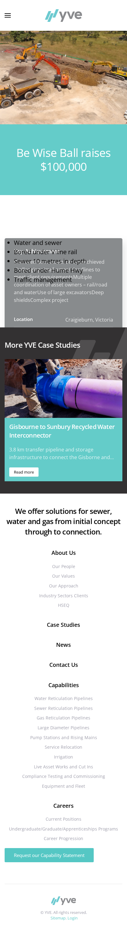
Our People (63, 566)
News (63, 644)
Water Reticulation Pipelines (64, 698)
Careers (63, 805)
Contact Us (63, 664)
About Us (63, 552)
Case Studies (63, 624)
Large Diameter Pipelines (63, 728)
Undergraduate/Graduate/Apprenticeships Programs (63, 829)
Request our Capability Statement (49, 855)
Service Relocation (63, 747)
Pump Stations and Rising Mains (63, 737)
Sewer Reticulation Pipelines (63, 708)
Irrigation (63, 757)
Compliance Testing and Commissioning (63, 776)
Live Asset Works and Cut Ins (63, 767)
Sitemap (58, 918)
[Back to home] (63, 15)
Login (73, 918)
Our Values (63, 576)
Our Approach (63, 586)
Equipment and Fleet (63, 786)
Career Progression (63, 838)
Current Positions (63, 819)
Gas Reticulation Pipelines (63, 718)
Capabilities (63, 685)
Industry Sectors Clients (63, 596)
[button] (8, 15)
